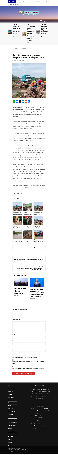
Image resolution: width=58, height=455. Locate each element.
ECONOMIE (11, 397)
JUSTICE (10, 428)
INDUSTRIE (11, 419)
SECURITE (10, 439)
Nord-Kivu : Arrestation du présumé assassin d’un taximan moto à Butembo (20, 290)
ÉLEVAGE (10, 402)
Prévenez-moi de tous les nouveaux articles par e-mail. (28, 368)
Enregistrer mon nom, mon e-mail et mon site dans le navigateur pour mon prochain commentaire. (27, 356)
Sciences (10, 436)
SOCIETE (10, 442)
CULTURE (10, 391)
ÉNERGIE (10, 405)
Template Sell (14, 451)
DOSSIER (10, 394)
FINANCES (10, 414)
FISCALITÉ (11, 417)
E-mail (14, 340)
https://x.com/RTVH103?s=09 (41, 411)
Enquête (10, 408)
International (12, 425)
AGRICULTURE (11, 388)
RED (15, 60)
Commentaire (16, 319)
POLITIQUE (11, 431)
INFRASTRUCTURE (13, 422)
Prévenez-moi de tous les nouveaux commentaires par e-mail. (28, 362)
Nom (13, 334)
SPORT (10, 445)
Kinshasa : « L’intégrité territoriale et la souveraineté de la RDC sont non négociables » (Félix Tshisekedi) (37, 293)
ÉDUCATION (11, 400)
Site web (14, 347)
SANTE (10, 434)
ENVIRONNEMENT (12, 411)
